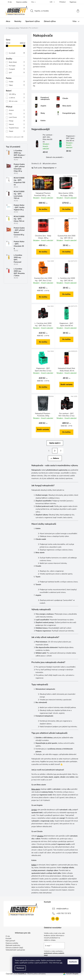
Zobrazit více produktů (54, 157)
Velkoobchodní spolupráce (15, 950)
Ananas (16, 110)
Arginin (34, 810)
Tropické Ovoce (16, 128)
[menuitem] (8, 21)
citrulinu (40, 836)
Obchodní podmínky (13, 945)
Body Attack (16, 62)
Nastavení (20, 968)
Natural (16, 124)
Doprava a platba (21, 2)
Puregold (16, 69)
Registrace (73, 2)
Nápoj (16, 85)
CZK (51, 2)
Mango (16, 121)
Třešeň (16, 131)
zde (61, 963)
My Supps (16, 66)
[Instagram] (57, 919)
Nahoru (56, 458)
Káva (16, 114)
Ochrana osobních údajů (14, 947)
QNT (16, 73)
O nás (10, 2)
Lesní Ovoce (16, 117)
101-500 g (16, 94)
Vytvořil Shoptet (72, 974)
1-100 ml (16, 98)
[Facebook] (53, 919)
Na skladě (17, 53)
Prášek (16, 82)
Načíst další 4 (54, 443)
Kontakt (8, 938)
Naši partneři (10, 941)
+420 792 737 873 (63, 913)
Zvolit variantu (67, 384)
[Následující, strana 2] (54, 450)
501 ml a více (16, 101)
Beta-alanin (35, 789)
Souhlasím (73, 962)
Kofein (33, 865)
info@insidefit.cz (62, 909)
